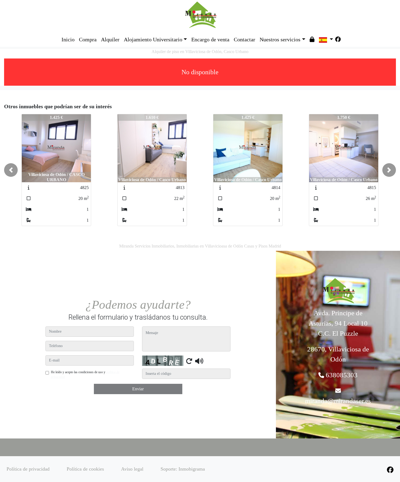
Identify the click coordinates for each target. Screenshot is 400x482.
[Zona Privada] (312, 39)
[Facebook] (338, 39)
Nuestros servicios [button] (280, 39)
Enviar (138, 389)
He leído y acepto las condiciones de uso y (85, 374)
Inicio (68, 39)
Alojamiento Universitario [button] (153, 39)
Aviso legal (132, 469)
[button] (11, 170)
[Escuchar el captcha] (199, 361)
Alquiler (110, 39)
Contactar (244, 39)
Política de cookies (85, 469)
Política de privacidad (28, 469)
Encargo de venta (210, 39)
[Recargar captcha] (189, 361)
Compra (88, 39)
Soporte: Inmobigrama (183, 469)
